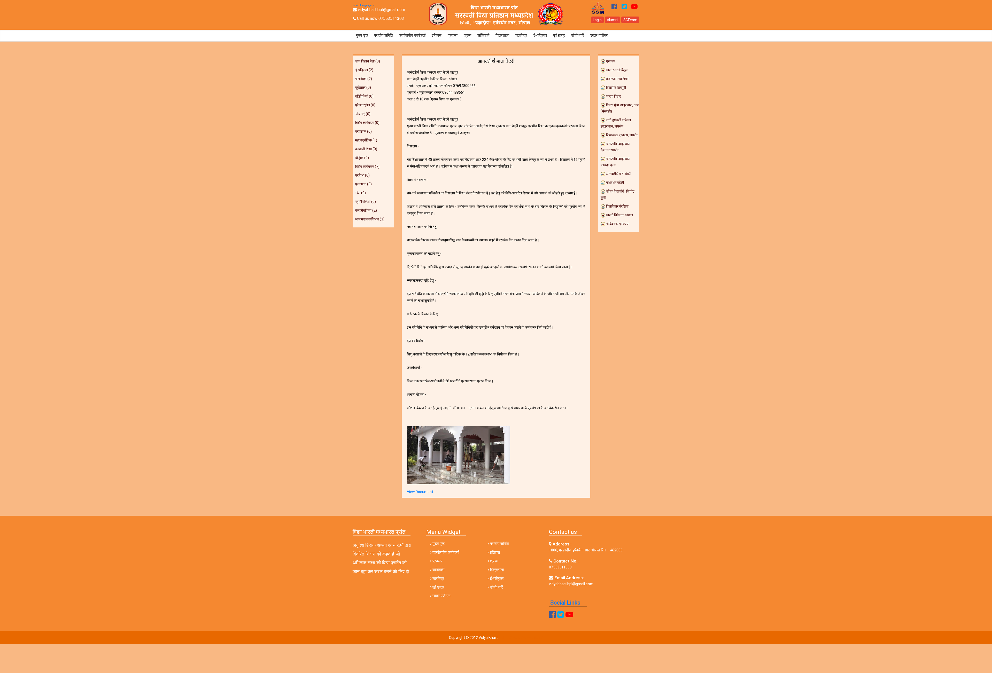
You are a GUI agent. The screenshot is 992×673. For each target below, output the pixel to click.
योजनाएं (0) (362, 114)
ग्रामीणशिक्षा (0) (365, 202)
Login (597, 20)
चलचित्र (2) (363, 79)
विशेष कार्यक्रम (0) (367, 123)
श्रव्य (467, 35)
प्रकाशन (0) (363, 131)
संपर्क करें (577, 35)
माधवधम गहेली (614, 182)
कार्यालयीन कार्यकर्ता (412, 35)
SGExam (630, 20)
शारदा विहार (613, 96)
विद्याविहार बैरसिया (617, 206)
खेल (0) (360, 193)
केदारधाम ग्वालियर (617, 79)
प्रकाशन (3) (363, 184)
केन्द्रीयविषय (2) (366, 210)
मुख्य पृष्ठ (362, 35)
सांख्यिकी (483, 35)
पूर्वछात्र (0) (363, 87)
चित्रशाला (502, 35)
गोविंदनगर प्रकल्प (617, 224)
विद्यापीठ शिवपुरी (615, 87)
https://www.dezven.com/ (521, 638)
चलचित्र (521, 35)
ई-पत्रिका (540, 35)
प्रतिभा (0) (362, 175)
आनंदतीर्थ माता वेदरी (618, 174)
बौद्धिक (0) (362, 158)
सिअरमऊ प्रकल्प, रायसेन (621, 135)
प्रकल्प (453, 35)
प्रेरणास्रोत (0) (365, 105)
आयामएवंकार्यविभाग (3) (369, 219)
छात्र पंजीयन (599, 35)
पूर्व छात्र (559, 35)
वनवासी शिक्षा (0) (366, 149)
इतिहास (436, 35)
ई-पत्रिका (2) (364, 70)
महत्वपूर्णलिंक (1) (366, 140)
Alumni (612, 20)
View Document (420, 492)
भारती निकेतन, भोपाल (619, 215)
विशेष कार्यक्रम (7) (367, 166)
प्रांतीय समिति (383, 35)
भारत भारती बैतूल (616, 70)
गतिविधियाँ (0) (364, 96)
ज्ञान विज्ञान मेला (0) (367, 61)
